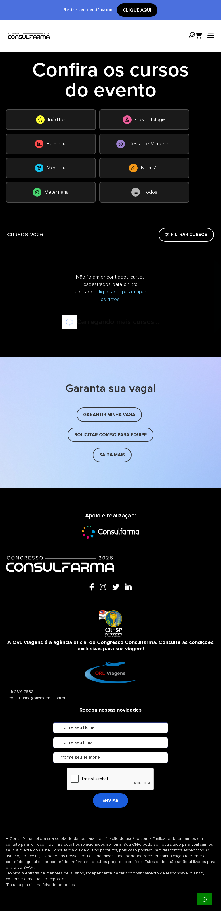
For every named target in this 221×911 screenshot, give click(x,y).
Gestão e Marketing (150, 143)
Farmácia (56, 143)
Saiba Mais (112, 455)
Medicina (56, 168)
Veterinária (56, 192)
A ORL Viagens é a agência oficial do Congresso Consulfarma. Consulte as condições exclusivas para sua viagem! (110, 645)
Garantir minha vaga (109, 414)
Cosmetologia (150, 119)
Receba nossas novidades (110, 710)
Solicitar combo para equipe (110, 434)
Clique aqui (137, 10)
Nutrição (150, 168)
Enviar (110, 800)
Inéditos (57, 119)
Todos (150, 192)
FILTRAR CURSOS (189, 234)
